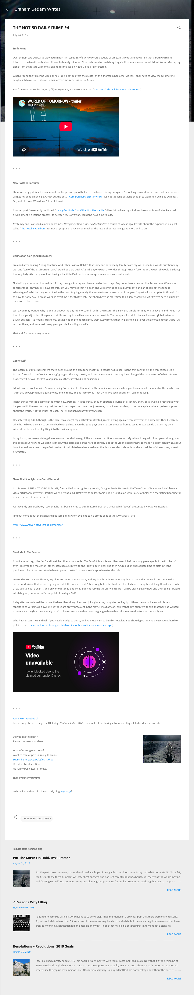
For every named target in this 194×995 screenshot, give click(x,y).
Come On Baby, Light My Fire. (85, 196)
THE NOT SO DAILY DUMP (36, 818)
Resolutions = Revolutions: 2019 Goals (43, 946)
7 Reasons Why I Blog (30, 902)
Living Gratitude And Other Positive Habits (80, 210)
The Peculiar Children (33, 228)
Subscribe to (33, 759)
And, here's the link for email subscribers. (117, 89)
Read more (174, 890)
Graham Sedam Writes (37, 9)
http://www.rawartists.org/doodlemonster (38, 525)
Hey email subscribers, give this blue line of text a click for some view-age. (71, 625)
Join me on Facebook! (25, 718)
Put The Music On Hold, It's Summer (41, 858)
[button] (179, 28)
